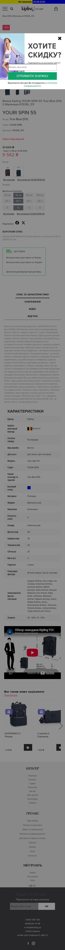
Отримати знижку (32, 76)
